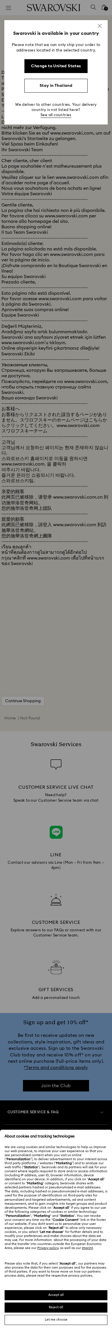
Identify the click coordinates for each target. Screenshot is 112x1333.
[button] (100, 26)
